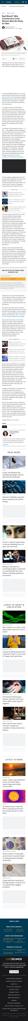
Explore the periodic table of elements (8, 942)
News (20, 28)
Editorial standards (14, 1003)
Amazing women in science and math (19, 939)
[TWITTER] (11, 435)
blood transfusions (7, 97)
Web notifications (14, 997)
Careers (14, 1000)
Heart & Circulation (10, 13)
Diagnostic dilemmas (8, 931)
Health (3, 13)
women (4, 426)
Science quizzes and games (8, 949)
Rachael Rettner (11, 27)
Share (5, 58)
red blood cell (19, 219)
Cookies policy (14, 992)
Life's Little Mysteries (8, 929)
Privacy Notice (18, 284)
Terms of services (16, 282)
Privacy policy (14, 989)
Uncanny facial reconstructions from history (19, 942)
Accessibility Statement (14, 978)
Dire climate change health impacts (16, 6)
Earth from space (19, 929)
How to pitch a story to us (14, 1006)
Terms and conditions (14, 986)
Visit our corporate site (16, 967)
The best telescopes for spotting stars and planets (8, 953)
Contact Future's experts (14, 981)
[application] (14, 166)
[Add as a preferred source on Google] (14, 971)
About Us (14, 984)
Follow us (16, 58)
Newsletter (23, 58)
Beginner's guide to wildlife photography (20, 950)
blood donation (17, 132)
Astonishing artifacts (20, 931)
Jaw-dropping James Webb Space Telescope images (8, 939)
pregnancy (15, 120)
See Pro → (17, 2)
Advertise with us (14, 995)
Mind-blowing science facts (20, 952)
